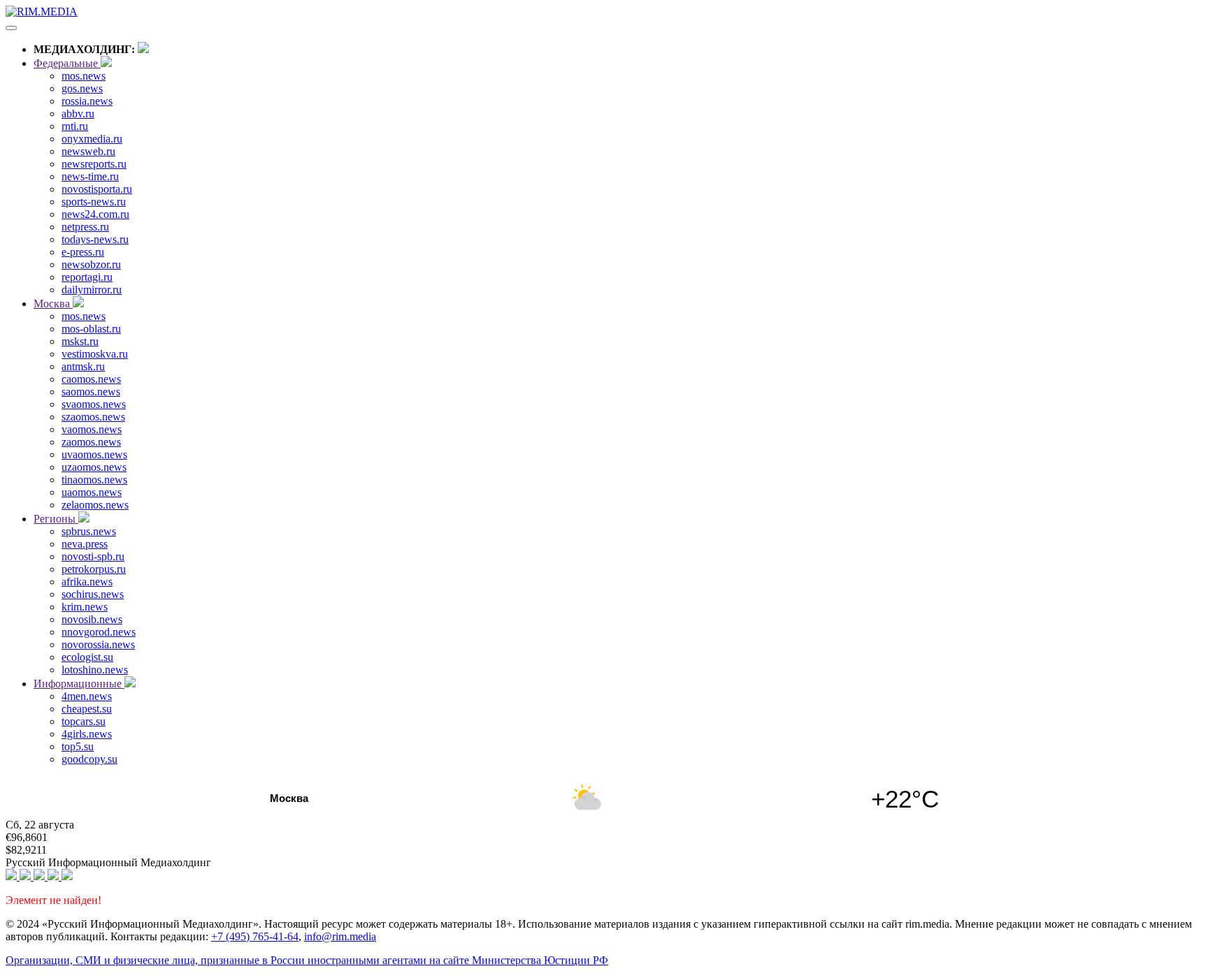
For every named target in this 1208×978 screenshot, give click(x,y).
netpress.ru (85, 227)
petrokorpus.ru (94, 569)
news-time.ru (90, 176)
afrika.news (87, 581)
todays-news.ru (95, 239)
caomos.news (91, 379)
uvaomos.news (94, 454)
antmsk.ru (83, 366)
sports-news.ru (94, 201)
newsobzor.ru (91, 264)
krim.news (85, 607)
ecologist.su (87, 657)
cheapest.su (87, 709)
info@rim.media (340, 936)
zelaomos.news (95, 505)
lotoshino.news (95, 670)
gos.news (82, 88)
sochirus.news (93, 594)
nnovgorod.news (99, 632)
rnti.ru (75, 126)
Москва (53, 303)
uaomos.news (92, 492)
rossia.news (87, 101)
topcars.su (84, 721)
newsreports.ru (94, 164)
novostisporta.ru (97, 189)
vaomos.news (92, 429)
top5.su (78, 746)
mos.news (84, 76)
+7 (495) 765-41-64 (255, 936)
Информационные (79, 683)
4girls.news (87, 734)
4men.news (87, 696)
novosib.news (92, 619)
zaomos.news (91, 442)
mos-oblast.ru (91, 329)
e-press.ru (83, 252)
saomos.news (91, 391)
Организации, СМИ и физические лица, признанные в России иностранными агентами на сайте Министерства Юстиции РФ (307, 960)
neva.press (85, 544)
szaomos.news (93, 417)
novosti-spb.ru (93, 556)
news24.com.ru (95, 214)
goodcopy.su (89, 759)
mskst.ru (80, 341)
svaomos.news (94, 404)
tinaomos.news (94, 480)
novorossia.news (98, 644)
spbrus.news (89, 531)
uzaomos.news (94, 467)
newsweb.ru (88, 151)
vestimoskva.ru (95, 354)
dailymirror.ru (92, 289)
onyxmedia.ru (92, 139)
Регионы (56, 519)
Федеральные (67, 63)
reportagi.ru (87, 277)
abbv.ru (78, 113)
